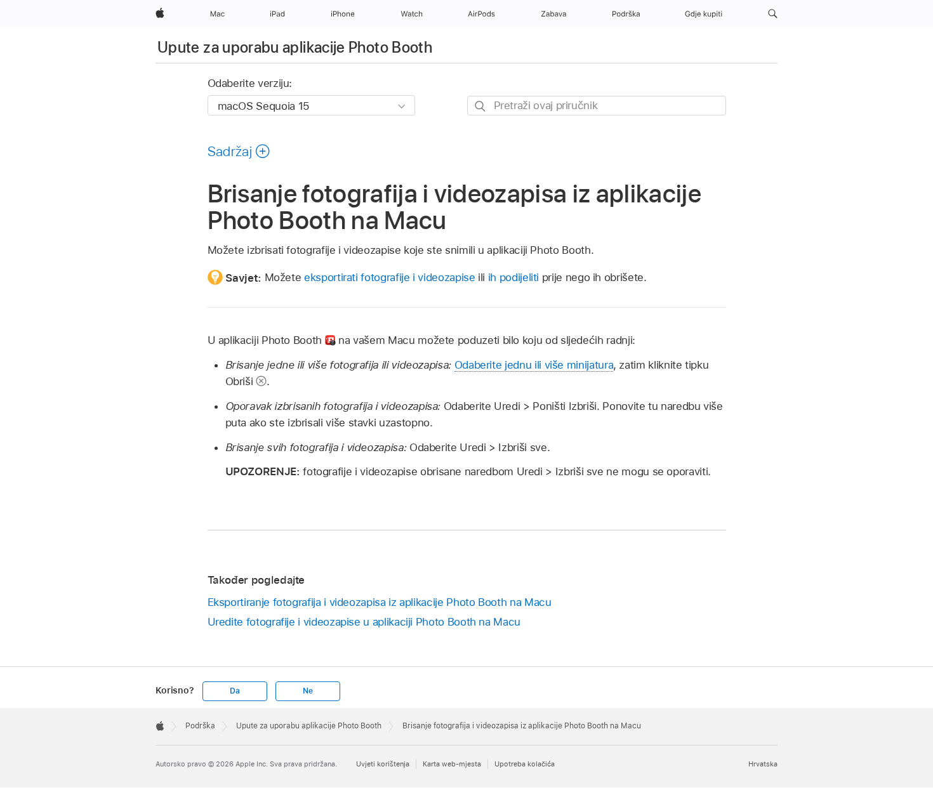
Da (235, 690)
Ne (308, 690)
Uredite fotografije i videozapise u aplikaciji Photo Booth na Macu (364, 621)
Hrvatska (762, 763)
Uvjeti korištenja (382, 763)
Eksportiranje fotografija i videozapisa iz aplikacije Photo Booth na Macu (380, 602)
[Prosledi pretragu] (480, 106)
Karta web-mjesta (452, 763)
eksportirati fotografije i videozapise (389, 277)
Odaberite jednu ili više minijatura (534, 364)
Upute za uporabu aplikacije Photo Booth (294, 47)
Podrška (200, 725)
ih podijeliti (513, 277)
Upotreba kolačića (524, 763)
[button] (773, 14)
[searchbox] (596, 105)
